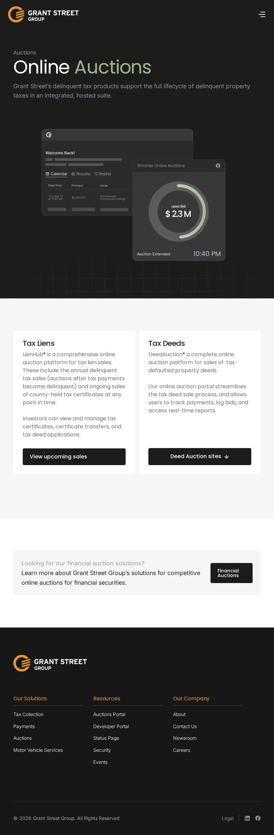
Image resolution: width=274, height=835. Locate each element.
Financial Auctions (228, 573)
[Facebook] (258, 818)
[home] (43, 14)
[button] (262, 14)
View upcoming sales (58, 456)
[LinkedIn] (247, 818)
